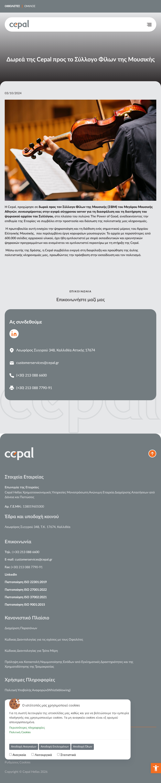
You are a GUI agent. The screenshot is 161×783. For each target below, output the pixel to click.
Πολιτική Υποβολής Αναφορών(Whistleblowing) (37, 690)
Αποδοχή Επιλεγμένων (55, 746)
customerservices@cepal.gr (33, 559)
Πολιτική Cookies (20, 732)
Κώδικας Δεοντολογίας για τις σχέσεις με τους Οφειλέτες (44, 639)
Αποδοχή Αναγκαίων (23, 746)
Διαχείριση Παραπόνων (21, 628)
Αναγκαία (19, 755)
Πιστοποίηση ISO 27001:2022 (26, 589)
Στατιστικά (68, 755)
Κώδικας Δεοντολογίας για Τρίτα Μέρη (31, 650)
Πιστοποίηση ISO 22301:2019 (26, 582)
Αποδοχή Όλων (82, 746)
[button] (156, 768)
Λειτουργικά (43, 755)
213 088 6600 (29, 552)
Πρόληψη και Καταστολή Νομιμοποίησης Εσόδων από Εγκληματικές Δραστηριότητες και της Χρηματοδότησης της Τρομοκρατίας (69, 664)
